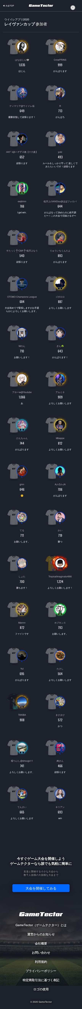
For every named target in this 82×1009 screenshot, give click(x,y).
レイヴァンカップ (25, 21)
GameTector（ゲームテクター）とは (41, 925)
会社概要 (41, 943)
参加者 (41, 23)
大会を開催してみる (41, 888)
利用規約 (41, 961)
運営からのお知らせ (41, 934)
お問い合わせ (41, 952)
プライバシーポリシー (41, 971)
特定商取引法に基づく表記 (41, 980)
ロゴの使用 (41, 989)
